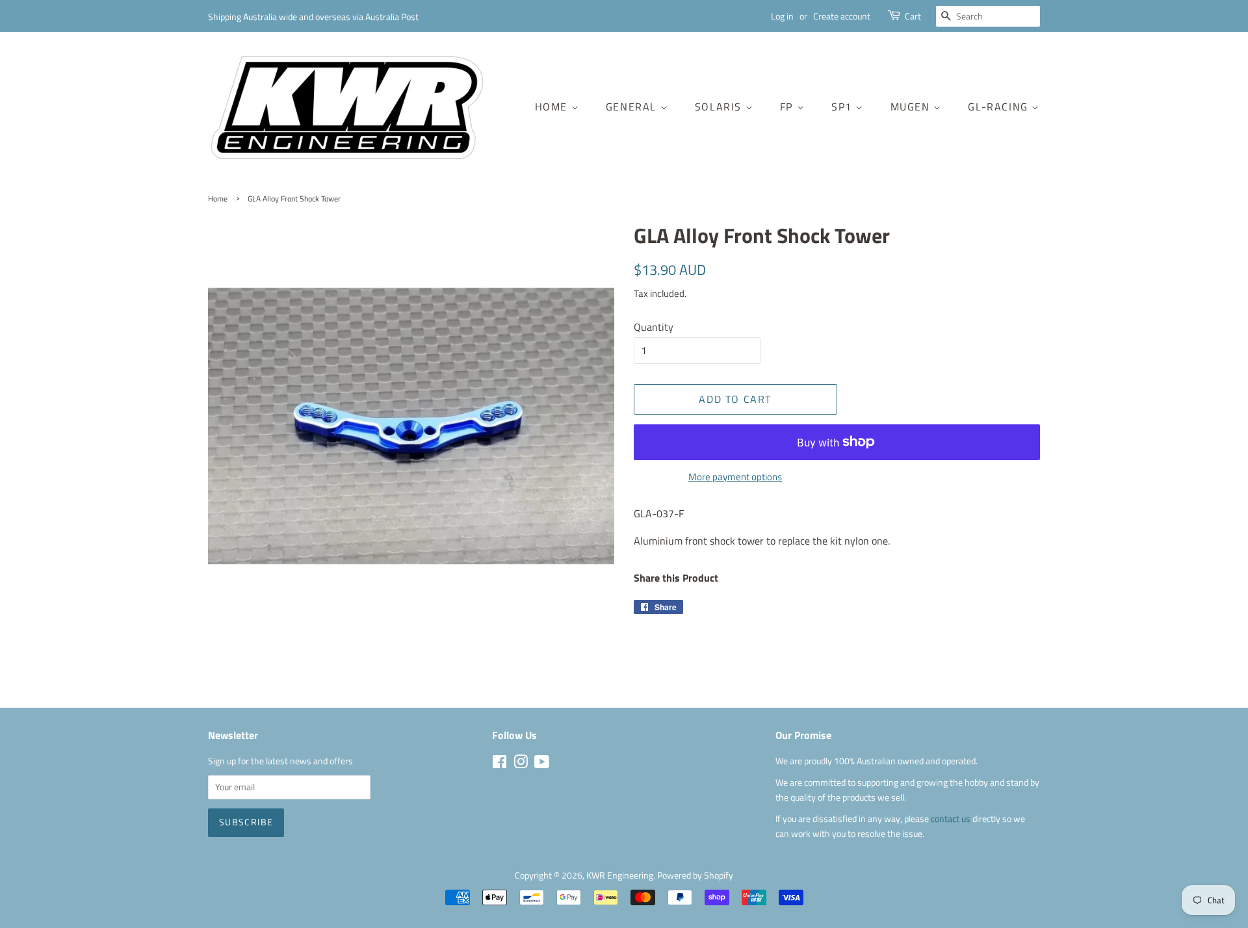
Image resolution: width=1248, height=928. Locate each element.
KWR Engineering (619, 875)
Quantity (653, 327)
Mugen (912, 106)
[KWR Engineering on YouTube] (541, 764)
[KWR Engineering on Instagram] (521, 764)
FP (788, 106)
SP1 (843, 106)
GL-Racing (1000, 106)
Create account (841, 16)
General (633, 106)
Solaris (720, 106)
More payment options (735, 476)
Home (553, 106)
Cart (913, 16)
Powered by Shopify (695, 875)
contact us (951, 818)
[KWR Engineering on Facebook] (499, 764)
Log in (782, 16)
